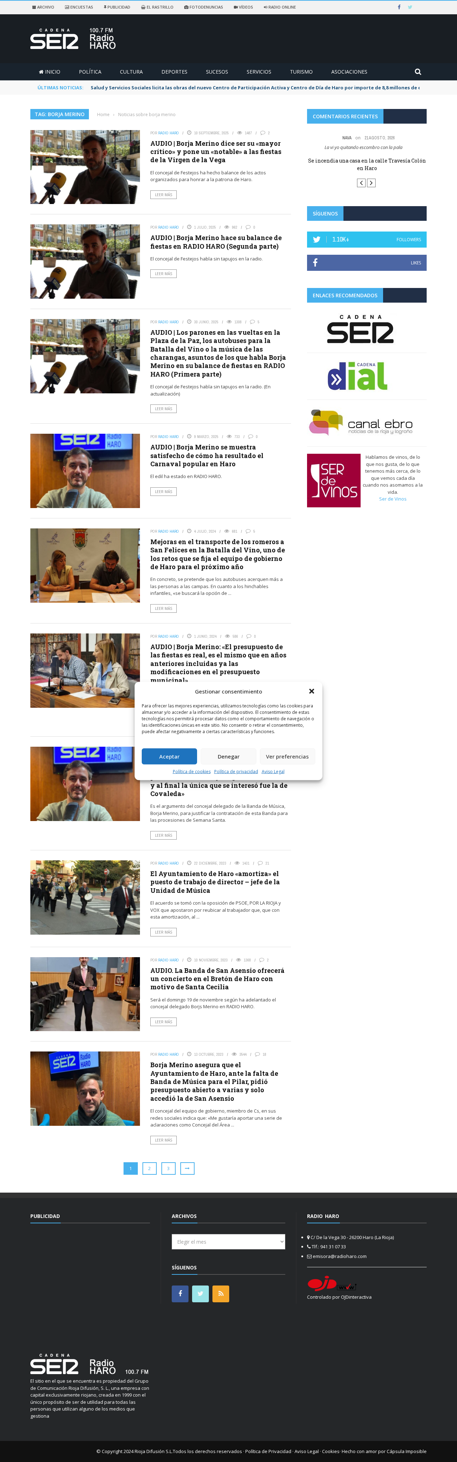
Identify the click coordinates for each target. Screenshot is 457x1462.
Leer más (163, 194)
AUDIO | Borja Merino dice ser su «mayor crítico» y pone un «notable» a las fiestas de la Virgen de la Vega (215, 151)
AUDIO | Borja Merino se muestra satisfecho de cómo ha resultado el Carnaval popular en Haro (206, 455)
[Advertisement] (90, 1284)
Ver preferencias (287, 756)
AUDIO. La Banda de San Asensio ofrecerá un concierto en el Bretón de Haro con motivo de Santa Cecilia (217, 978)
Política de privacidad (236, 771)
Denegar (229, 756)
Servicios (259, 71)
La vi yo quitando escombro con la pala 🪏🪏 (367, 147)
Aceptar (169, 756)
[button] (311, 691)
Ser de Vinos (393, 500)
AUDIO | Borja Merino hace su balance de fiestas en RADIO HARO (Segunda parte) (216, 241)
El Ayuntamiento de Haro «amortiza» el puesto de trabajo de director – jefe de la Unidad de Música (215, 882)
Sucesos (217, 71)
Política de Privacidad (268, 1451)
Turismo (301, 71)
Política (90, 71)
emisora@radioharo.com (340, 1256)
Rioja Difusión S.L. (154, 1451)
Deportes (174, 71)
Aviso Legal (273, 771)
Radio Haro (168, 132)
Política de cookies (192, 771)
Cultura (131, 71)
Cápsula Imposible (407, 1451)
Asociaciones (349, 71)
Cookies (331, 1451)
